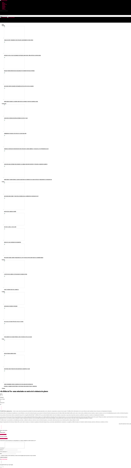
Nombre (1, 449)
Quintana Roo (4, 4)
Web (1, 453)
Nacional (3, 3)
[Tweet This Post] (66, 407)
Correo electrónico (3, 451)
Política (3, 5)
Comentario (2, 448)
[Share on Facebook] (66, 406)
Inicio (3, 2)
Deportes (3, 6)
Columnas (4, 9)
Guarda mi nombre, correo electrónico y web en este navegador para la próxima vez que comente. (18, 455)
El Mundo (3, 7)
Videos (3, 8)
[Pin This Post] (66, 408)
